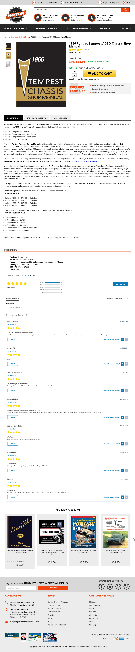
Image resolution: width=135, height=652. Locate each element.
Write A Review (120, 284)
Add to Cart (19, 534)
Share (13, 339)
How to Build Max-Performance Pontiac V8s (83, 551)
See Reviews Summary (16, 315)
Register (116, 2)
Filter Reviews (11, 303)
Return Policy (94, 605)
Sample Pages (60, 118)
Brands (105, 28)
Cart (129, 2)
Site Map (92, 625)
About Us (93, 615)
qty (74, 71)
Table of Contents (36, 118)
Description (13, 118)
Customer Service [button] (73, 2)
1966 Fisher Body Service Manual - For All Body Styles (20, 551)
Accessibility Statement (57, 625)
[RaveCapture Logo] (28, 276)
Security (92, 612)
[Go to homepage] (15, 15)
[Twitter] (110, 587)
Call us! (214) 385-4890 (47, 2)
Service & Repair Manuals (58, 602)
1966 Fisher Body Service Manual (84, 161)
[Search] (125, 9)
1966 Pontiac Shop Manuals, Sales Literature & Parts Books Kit (52, 552)
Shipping (92, 602)
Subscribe (53, 588)
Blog (50, 621)
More (125, 28)
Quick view (19, 530)
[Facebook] (102, 587)
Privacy (92, 608)
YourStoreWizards (99, 646)
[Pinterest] (118, 587)
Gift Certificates (54, 612)
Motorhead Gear (77, 28)
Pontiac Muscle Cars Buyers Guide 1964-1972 (116, 551)
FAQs (91, 621)
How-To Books (45, 28)
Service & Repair (14, 28)
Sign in (106, 2)
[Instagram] (127, 587)
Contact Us (93, 618)
